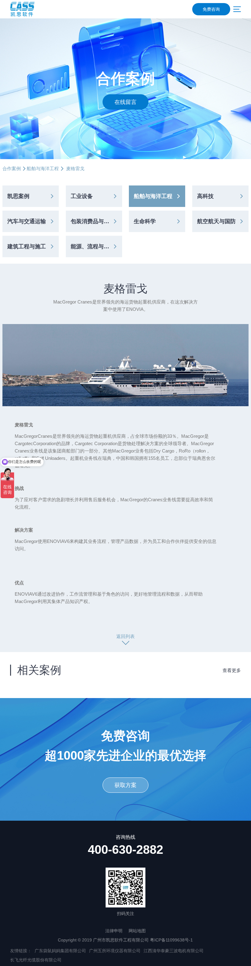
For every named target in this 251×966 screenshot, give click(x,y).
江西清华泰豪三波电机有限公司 (174, 950)
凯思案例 (18, 196)
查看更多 (232, 670)
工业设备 (82, 196)
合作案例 (11, 168)
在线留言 (125, 102)
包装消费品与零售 (93, 221)
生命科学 (145, 221)
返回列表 (125, 636)
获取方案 (125, 785)
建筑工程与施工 (26, 246)
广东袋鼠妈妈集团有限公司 (60, 950)
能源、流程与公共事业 (96, 246)
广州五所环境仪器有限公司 (114, 950)
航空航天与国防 (216, 221)
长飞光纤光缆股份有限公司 (36, 959)
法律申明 (113, 930)
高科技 (205, 196)
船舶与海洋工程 (43, 168)
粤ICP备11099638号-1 (171, 939)
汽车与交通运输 (26, 221)
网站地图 (137, 930)
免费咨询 (211, 9)
